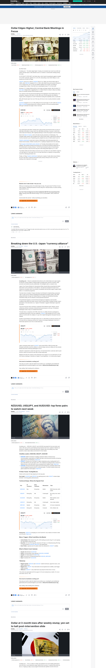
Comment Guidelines (14, 224)
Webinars (75, 162)
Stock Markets (29, 4)
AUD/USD (21, 102)
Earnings (61, 4)
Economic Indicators (35, 4)
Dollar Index (75, 50)
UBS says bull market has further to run (83, 105)
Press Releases (87, 4)
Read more (37, 459)
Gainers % (80, 126)
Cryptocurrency (45, 4)
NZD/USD (23, 456)
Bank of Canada (28, 135)
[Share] (60, 34)
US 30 (74, 40)
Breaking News (13, 4)
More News (81, 119)
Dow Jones (75, 43)
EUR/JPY (37, 345)
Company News (56, 4)
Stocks (87, 28)
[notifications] (92, 1)
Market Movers (76, 123)
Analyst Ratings (77, 4)
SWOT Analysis (71, 4)
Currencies (19, 4)
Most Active (75, 126)
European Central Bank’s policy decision (30, 144)
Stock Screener (59, 3)
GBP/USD (27, 83)
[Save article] (62, 34)
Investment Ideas (66, 4)
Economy (40, 4)
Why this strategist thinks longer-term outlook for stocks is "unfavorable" (83, 110)
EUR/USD (35, 81)
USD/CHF (22, 502)
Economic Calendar (52, 3)
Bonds (84, 28)
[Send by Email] (32, 207)
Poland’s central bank (24, 140)
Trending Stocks (76, 172)
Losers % (84, 126)
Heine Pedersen (16, 226)
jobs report (21, 89)
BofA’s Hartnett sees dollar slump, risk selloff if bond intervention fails (83, 115)
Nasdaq (74, 47)
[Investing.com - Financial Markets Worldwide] (15, 1)
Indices (74, 28)
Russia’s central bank (32, 156)
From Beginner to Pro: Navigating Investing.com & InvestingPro (81, 165)
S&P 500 (74, 45)
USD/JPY (21, 81)
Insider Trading (51, 4)
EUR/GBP (46, 553)
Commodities (24, 4)
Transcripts (82, 4)
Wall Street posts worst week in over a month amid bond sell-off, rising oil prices (83, 100)
